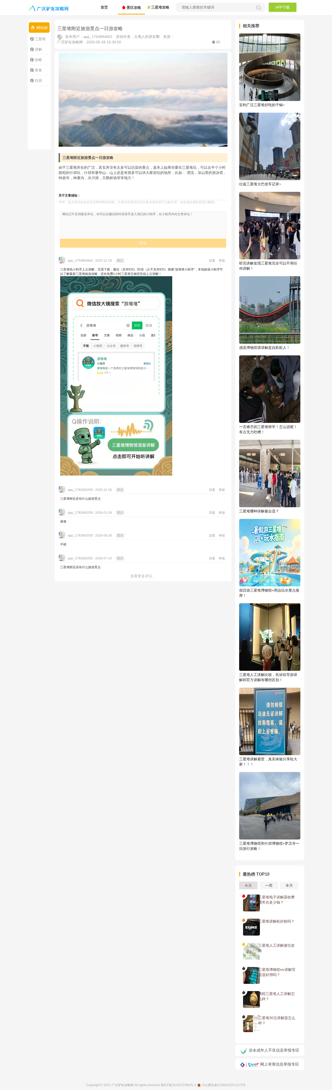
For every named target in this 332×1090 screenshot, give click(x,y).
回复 (212, 260)
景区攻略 (134, 7)
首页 (104, 7)
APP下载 (282, 7)
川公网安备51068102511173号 (224, 1085)
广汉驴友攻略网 (123, 1085)
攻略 (38, 60)
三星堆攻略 (160, 7)
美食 (38, 70)
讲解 (38, 49)
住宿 (38, 80)
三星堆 (40, 39)
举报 (222, 260)
